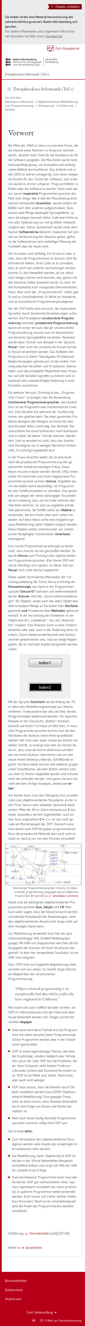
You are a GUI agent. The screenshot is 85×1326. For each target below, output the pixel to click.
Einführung (65, 106)
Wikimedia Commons (65, 896)
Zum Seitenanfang (40, 1312)
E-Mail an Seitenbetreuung (63, 1321)
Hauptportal (53, 36)
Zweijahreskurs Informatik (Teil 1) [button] (43, 89)
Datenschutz (14, 1290)
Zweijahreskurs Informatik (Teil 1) (27, 74)
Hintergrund (46, 106)
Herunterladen (39, 1233)
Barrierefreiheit (16, 1281)
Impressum (13, 1299)
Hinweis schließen (67, 7)
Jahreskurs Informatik (19, 102)
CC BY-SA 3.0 (35, 896)
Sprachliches (33, 1247)
